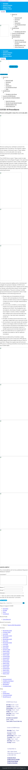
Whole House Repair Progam (14, 103)
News (16, 21)
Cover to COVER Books (18, 33)
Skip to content (4, 1)
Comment (3, 574)
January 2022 (6, 649)
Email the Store (11, 757)
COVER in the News (8, 681)
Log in (4, 691)
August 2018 (6, 656)
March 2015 (6, 666)
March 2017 (6, 660)
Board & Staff (18, 17)
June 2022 (6, 646)
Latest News (6, 682)
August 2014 (6, 668)
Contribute (6, 614)
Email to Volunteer (12, 763)
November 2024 (7, 635)
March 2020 (6, 651)
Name (2, 587)
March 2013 (6, 673)
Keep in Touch (7, 7)
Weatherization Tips (20, 45)
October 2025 (6, 632)
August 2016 (6, 661)
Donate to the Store (20, 31)
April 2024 (5, 637)
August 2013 (6, 672)
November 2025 (7, 630)
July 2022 (5, 644)
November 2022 (7, 642)
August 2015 (6, 665)
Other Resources (19, 47)
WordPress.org (7, 697)
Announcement (7, 679)
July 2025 (5, 634)
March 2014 (6, 670)
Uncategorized (7, 686)
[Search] (24, 603)
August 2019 (6, 653)
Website (2, 593)
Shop (4, 612)
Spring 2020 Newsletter (14, 625)
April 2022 (5, 647)
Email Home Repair (12, 761)
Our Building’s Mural (20, 24)
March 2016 (6, 663)
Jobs (16, 26)
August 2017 (6, 658)
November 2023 (7, 639)
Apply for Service (7, 5)
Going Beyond (7, 619)
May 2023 (5, 641)
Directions (17, 23)
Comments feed (7, 695)
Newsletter (6, 684)
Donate (3, 11)
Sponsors (17, 19)
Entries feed (6, 693)
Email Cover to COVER (13, 759)
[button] (23, 603)
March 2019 (6, 654)
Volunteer (5, 3)
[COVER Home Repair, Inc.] (4, 36)
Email (2, 590)
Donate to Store (7, 8)
